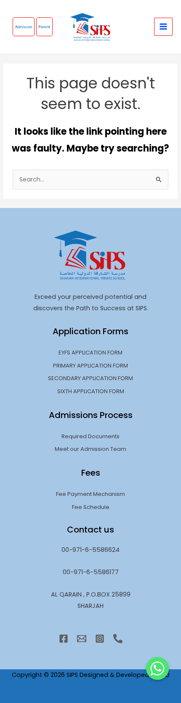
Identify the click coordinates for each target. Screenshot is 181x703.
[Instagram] (99, 638)
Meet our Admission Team (90, 449)
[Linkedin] (117, 638)
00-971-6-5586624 (90, 550)
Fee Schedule (90, 507)
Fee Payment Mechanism (90, 494)
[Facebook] (63, 638)
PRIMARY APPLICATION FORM (90, 366)
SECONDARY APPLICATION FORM (90, 378)
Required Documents (90, 436)
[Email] (81, 638)
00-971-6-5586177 (91, 572)
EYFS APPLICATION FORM (90, 353)
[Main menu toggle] (163, 27)
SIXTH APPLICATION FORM (90, 391)
